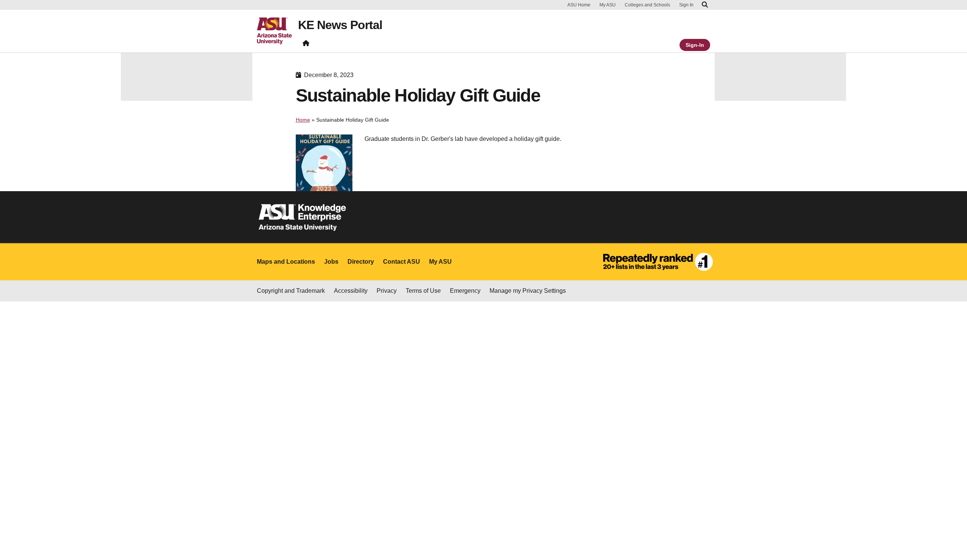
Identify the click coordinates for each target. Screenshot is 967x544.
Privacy (387, 290)
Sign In (686, 5)
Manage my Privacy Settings (528, 290)
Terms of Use (423, 290)
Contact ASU (401, 261)
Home (303, 120)
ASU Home (578, 5)
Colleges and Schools (647, 5)
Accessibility (351, 290)
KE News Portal (340, 25)
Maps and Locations (286, 261)
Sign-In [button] (695, 45)
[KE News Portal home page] (306, 45)
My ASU (607, 5)
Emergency (465, 290)
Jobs (331, 261)
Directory (361, 261)
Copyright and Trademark (291, 290)
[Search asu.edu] (705, 5)
